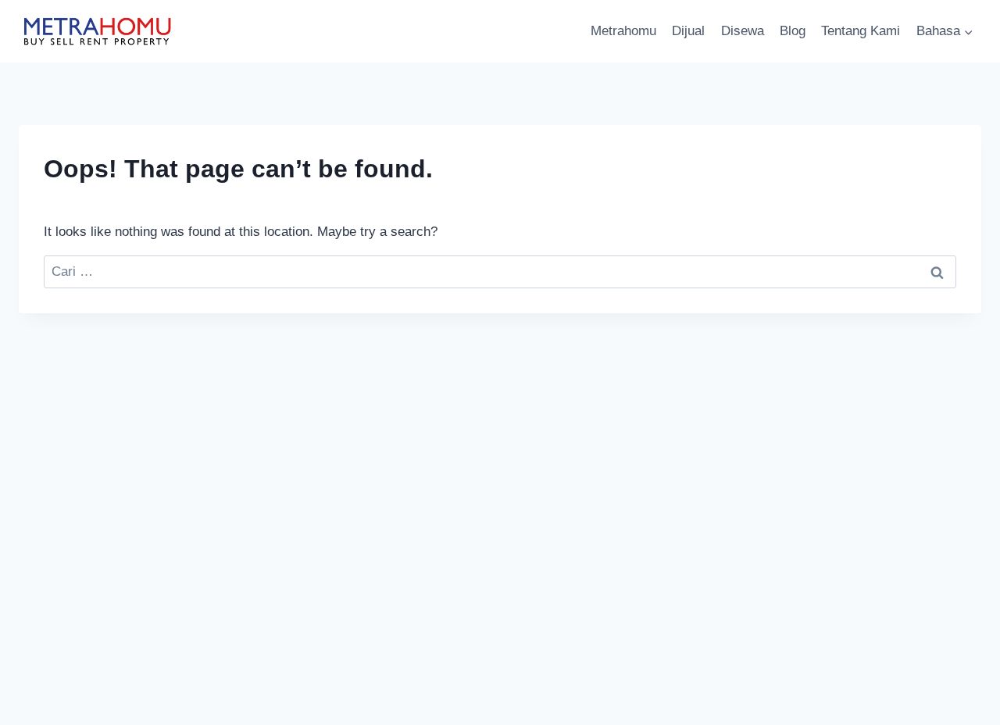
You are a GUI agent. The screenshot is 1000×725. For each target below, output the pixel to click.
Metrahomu (623, 30)
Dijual (688, 30)
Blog (792, 30)
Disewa (742, 30)
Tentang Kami (860, 30)
